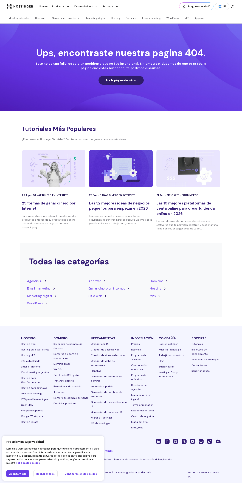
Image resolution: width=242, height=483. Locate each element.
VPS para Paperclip (32, 410)
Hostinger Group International (168, 374)
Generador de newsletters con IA (109, 404)
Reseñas (136, 349)
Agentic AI (34, 281)
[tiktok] (209, 441)
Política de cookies (28, 462)
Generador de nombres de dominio (106, 378)
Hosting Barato (29, 421)
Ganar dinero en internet (66, 18)
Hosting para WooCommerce (30, 380)
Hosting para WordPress (35, 349)
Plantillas (96, 370)
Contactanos (199, 365)
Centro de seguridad (143, 416)
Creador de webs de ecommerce (103, 363)
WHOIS (58, 369)
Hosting (115, 18)
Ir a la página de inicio (121, 80)
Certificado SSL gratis (66, 375)
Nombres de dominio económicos (66, 356)
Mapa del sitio (139, 421)
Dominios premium (65, 403)
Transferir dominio (64, 380)
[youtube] (192, 441)
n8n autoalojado (30, 361)
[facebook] (167, 441)
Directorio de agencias (139, 387)
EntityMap (137, 427)
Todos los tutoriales (18, 18)
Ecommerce (190, 195)
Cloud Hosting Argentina (35, 372)
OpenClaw (27, 404)
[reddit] (201, 441)
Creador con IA (99, 344)
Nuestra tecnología (170, 349)
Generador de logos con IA (106, 412)
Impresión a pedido (102, 386)
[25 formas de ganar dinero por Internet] (54, 168)
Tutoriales (197, 344)
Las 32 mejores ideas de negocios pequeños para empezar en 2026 (119, 206)
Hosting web (28, 344)
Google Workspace (32, 416)
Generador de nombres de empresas (106, 394)
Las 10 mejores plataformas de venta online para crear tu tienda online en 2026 (185, 208)
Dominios (131, 18)
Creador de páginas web (105, 349)
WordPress (172, 18)
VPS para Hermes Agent (35, 399)
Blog (161, 361)
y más (109, 450)
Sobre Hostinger (168, 344)
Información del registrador (156, 459)
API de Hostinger (100, 423)
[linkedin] (158, 441)
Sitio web (40, 18)
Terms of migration (142, 404)
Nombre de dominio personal (71, 397)
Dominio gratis (62, 363)
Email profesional (31, 366)
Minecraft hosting (31, 393)
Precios (44, 6)
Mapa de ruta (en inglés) (141, 397)
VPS (187, 18)
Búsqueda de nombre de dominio (68, 346)
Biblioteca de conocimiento (200, 351)
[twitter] (184, 441)
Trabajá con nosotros (171, 355)
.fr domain (59, 392)
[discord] (218, 441)
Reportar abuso (201, 370)
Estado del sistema (142, 410)
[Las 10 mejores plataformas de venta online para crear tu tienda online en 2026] (188, 168)
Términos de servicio (126, 459)
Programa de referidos (138, 377)
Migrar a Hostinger (101, 417)
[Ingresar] (233, 6)
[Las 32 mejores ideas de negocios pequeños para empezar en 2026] (121, 168)
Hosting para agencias (34, 387)
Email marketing (151, 18)
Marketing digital (95, 18)
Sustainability (167, 366)
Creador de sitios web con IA (108, 355)
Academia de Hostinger (205, 359)
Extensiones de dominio (67, 386)
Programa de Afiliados (138, 357)
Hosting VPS (28, 355)
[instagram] (175, 441)
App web (200, 18)
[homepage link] (20, 6)
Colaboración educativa (139, 367)
